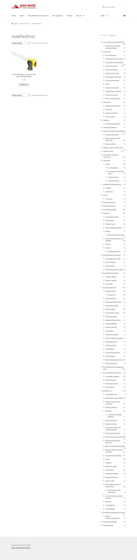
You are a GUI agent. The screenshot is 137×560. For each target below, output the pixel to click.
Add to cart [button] (24, 85)
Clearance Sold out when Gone (113, 147)
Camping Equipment (110, 127)
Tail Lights (109, 284)
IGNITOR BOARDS (111, 324)
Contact (70, 16)
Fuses (107, 459)
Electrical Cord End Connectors (114, 491)
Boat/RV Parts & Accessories (38, 16)
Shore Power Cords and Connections (113, 485)
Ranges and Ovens (112, 113)
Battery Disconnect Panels (114, 398)
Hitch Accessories (111, 66)
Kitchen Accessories (112, 73)
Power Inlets (110, 470)
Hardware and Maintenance (112, 184)
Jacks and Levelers (112, 70)
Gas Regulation (113, 168)
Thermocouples (113, 177)
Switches (109, 501)
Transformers (110, 509)
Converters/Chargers (112, 376)
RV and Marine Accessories (112, 255)
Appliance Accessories (113, 106)
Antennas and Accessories (114, 59)
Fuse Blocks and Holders (114, 455)
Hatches (108, 188)
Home (14, 16)
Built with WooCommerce (21, 548)
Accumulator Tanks (112, 217)
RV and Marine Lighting (110, 273)
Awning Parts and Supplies (114, 62)
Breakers (108, 411)
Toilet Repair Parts (114, 251)
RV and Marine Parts (109, 287)
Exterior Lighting (111, 280)
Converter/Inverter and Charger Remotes (113, 428)
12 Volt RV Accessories (113, 259)
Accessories (107, 52)
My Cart (79, 16)
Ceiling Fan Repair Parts (113, 302)
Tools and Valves (113, 181)
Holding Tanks (110, 224)
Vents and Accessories (113, 98)
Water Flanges (110, 356)
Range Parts (112, 295)
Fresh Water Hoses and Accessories (110, 156)
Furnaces (109, 109)
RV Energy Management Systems (114, 512)
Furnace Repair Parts (112, 313)
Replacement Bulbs (112, 473)
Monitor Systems (111, 466)
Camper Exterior (111, 298)
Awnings (106, 120)
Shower (108, 244)
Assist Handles (110, 262)
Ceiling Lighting (111, 277)
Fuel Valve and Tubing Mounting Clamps (113, 47)
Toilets (108, 248)
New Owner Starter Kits (113, 77)
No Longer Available (109, 210)
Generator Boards (111, 316)
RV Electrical (107, 391)
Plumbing (106, 213)
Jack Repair (109, 331)
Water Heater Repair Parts (114, 360)
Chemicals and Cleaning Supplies (114, 131)
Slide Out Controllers (110, 522)
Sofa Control (110, 387)
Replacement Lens (112, 477)
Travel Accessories (112, 95)
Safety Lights (110, 481)
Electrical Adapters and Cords (115, 437)
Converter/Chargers (112, 305)
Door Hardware (110, 309)
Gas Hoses (106, 160)
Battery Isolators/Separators (113, 517)
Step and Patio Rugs (112, 80)
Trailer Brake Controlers (113, 91)
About (22, 16)
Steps (107, 84)
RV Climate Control (112, 384)
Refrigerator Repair (112, 334)
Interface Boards (111, 327)
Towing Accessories (112, 88)
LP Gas (108, 164)
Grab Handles (110, 266)
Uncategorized (108, 525)
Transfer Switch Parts (113, 352)
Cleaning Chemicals (112, 135)
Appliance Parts (111, 291)
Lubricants (109, 191)
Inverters (109, 463)
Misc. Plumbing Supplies (114, 228)
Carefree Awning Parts (113, 124)
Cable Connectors (111, 420)
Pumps (108, 231)
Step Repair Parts (111, 342)
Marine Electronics (109, 206)
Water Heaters (110, 117)
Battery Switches (111, 407)
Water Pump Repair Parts (116, 235)
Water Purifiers (111, 144)
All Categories (57, 16)
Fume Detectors (111, 380)
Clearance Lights (111, 424)
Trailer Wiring (110, 505)
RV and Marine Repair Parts (112, 373)
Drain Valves (110, 220)
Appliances (106, 102)
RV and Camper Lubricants (114, 338)
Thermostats (110, 349)
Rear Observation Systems (114, 269)
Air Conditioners (111, 55)
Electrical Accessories (113, 433)
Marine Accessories (109, 202)
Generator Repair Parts (113, 320)
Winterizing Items (111, 363)
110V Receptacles (111, 394)
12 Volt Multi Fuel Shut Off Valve (113, 42)
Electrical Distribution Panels (115, 446)
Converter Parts (108, 151)
